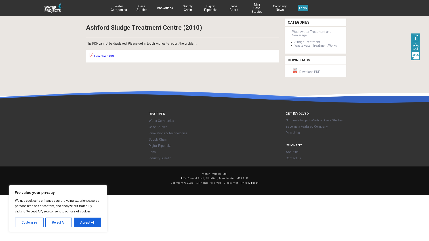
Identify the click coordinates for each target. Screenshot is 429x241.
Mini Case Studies (257, 8)
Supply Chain (188, 8)
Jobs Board (234, 8)
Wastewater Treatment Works (315, 45)
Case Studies (142, 8)
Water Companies (119, 8)
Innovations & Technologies (168, 133)
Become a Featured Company (307, 126)
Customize (29, 222)
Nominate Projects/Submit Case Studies (314, 120)
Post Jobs (293, 133)
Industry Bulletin (160, 158)
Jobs (152, 152)
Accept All (87, 222)
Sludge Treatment (307, 42)
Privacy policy (250, 182)
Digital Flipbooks (210, 8)
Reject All (58, 222)
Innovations (165, 8)
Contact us (293, 158)
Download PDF (104, 56)
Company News (280, 8)
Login (303, 8)
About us (292, 152)
